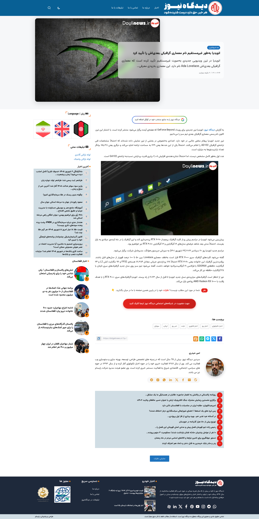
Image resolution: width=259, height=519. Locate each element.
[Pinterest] (192, 507)
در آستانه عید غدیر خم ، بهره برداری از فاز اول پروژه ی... (191, 416)
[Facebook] (186, 507)
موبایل (156, 326)
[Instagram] (203, 507)
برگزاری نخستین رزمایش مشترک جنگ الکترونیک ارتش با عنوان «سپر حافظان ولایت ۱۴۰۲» (176, 400)
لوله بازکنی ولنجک (82, 159)
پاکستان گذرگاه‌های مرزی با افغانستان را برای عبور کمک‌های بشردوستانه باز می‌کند (55, 327)
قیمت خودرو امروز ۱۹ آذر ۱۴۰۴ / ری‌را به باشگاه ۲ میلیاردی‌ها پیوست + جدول (126, 492)
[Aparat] (169, 507)
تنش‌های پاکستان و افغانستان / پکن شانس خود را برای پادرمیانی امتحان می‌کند (56, 273)
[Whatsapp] (215, 507)
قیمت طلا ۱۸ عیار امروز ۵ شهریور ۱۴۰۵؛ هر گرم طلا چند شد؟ (60, 231)
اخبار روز (205, 326)
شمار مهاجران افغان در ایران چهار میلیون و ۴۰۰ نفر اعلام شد (57, 345)
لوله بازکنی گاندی (83, 155)
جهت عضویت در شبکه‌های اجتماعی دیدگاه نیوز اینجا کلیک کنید (159, 303)
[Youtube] (197, 507)
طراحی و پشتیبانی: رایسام (44, 516)
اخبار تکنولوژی (217, 326)
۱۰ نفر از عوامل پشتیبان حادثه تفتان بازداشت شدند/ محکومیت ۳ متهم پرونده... (181, 432)
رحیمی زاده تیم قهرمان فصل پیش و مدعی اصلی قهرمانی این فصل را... (185, 427)
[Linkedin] (175, 507)
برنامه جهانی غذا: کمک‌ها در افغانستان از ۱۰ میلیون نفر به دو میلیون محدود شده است (58, 291)
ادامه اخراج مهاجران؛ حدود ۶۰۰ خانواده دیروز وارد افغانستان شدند (56, 309)
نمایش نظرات (159, 458)
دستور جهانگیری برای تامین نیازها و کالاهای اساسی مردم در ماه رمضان (185, 438)
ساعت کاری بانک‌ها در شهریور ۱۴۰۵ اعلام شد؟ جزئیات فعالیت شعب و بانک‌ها (59, 253)
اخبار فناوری (193, 326)
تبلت (183, 326)
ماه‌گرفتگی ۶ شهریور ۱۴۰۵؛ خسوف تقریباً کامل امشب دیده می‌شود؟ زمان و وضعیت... (59, 173)
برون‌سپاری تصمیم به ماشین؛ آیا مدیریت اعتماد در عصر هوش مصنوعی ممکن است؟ (60, 245)
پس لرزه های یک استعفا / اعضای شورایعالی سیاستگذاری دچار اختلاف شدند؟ (182, 411)
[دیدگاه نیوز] (193, 8)
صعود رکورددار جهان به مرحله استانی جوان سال (61, 202)
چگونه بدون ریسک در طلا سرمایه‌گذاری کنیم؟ (62, 195)
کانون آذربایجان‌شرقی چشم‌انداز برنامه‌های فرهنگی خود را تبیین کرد (60, 238)
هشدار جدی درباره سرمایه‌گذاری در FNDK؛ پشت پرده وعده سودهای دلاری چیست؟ (59, 224)
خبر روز (174, 326)
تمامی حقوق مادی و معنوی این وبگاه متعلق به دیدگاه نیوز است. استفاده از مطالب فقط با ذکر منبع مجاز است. (184, 516)
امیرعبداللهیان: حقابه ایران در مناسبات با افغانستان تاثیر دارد (189, 405)
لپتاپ (165, 326)
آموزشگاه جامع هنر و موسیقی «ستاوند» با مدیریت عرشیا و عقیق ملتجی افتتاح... (60, 209)
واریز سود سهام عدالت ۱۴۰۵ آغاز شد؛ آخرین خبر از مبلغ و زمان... (60, 187)
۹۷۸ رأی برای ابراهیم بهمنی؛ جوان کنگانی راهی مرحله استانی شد (59, 216)
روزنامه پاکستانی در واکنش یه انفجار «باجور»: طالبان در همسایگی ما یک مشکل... (180, 395)
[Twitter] (180, 507)
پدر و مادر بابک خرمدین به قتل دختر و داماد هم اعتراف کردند (189, 443)
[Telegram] (209, 507)
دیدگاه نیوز (209, 130)
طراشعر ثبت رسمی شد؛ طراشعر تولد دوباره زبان (61, 180)
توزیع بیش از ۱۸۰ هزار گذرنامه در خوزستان (197, 422)
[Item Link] (81, 273)
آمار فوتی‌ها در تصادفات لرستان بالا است (128, 505)
